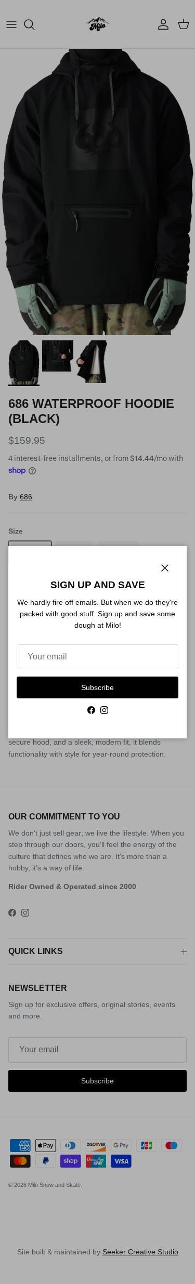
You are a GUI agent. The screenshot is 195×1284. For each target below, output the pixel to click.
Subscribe (97, 687)
